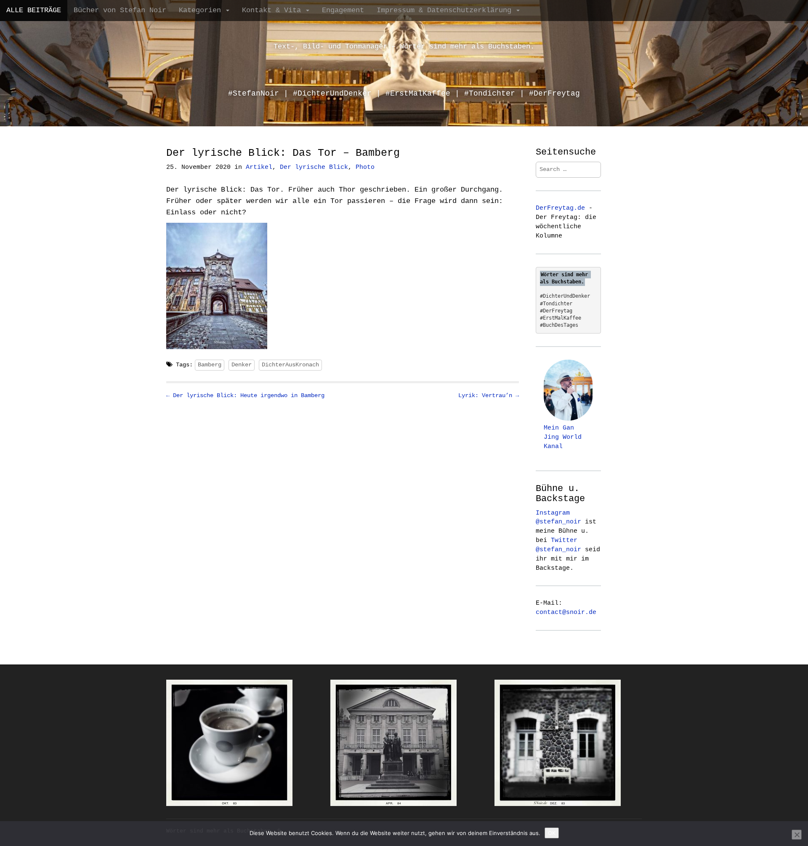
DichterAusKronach (290, 364)
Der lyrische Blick (314, 167)
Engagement (343, 10)
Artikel (259, 167)
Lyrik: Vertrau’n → (488, 395)
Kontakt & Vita (273, 10)
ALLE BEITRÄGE (33, 10)
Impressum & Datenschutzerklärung (446, 10)
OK (552, 833)
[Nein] (797, 835)
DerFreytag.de (560, 208)
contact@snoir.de (566, 612)
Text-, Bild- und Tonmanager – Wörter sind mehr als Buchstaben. (404, 47)
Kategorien (202, 10)
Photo (365, 167)
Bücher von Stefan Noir (120, 10)
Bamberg (209, 364)
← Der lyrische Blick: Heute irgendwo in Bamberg (245, 395)
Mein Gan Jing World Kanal (563, 437)
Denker (241, 364)
